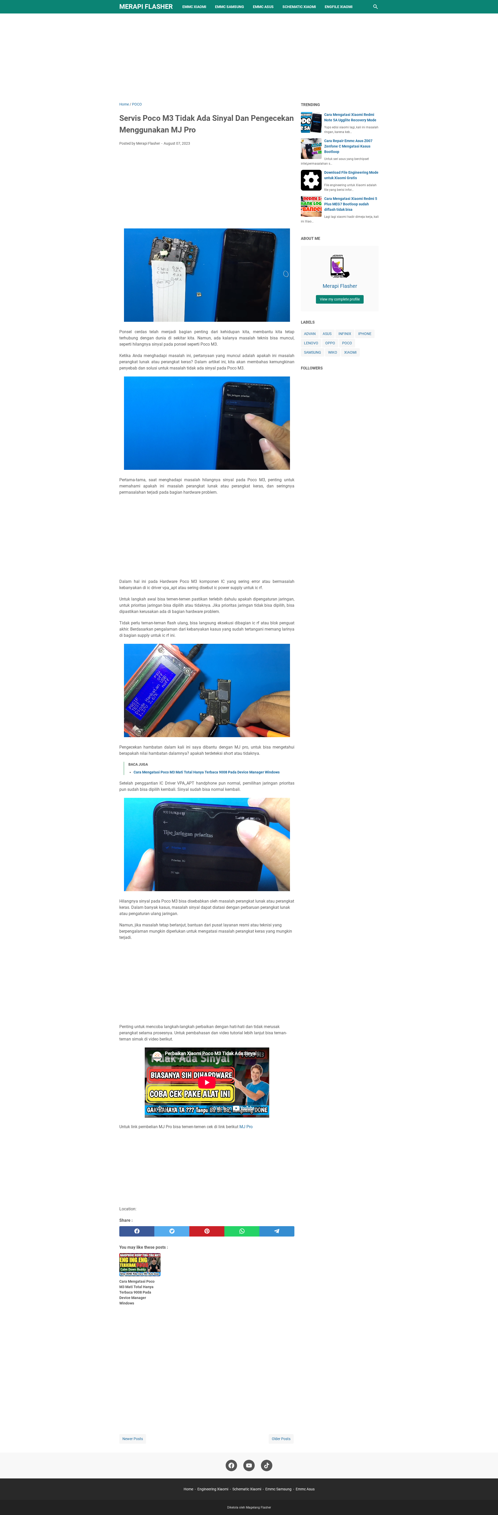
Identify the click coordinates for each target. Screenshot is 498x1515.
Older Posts (281, 1439)
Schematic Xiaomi (299, 7)
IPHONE (364, 334)
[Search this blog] (375, 7)
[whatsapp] (241, 1231)
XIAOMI (350, 352)
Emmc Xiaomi (194, 7)
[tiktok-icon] (266, 1465)
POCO (347, 343)
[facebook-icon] (231, 1465)
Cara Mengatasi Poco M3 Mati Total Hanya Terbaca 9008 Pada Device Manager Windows (207, 772)
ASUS (327, 334)
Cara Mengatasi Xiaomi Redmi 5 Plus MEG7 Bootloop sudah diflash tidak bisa (350, 204)
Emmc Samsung (229, 7)
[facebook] (136, 1231)
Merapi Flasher (146, 6)
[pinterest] (206, 1231)
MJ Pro (246, 1126)
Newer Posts (132, 1439)
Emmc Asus (263, 7)
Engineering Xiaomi (212, 1489)
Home (188, 1489)
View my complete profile (340, 299)
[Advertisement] (249, 57)
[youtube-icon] (249, 1465)
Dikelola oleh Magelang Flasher (249, 1507)
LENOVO (311, 343)
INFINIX (344, 334)
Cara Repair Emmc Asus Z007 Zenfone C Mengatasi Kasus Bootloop (348, 146)
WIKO (332, 352)
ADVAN (310, 334)
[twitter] (171, 1231)
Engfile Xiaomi (338, 7)
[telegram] (276, 1231)
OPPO (330, 343)
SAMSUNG (312, 352)
